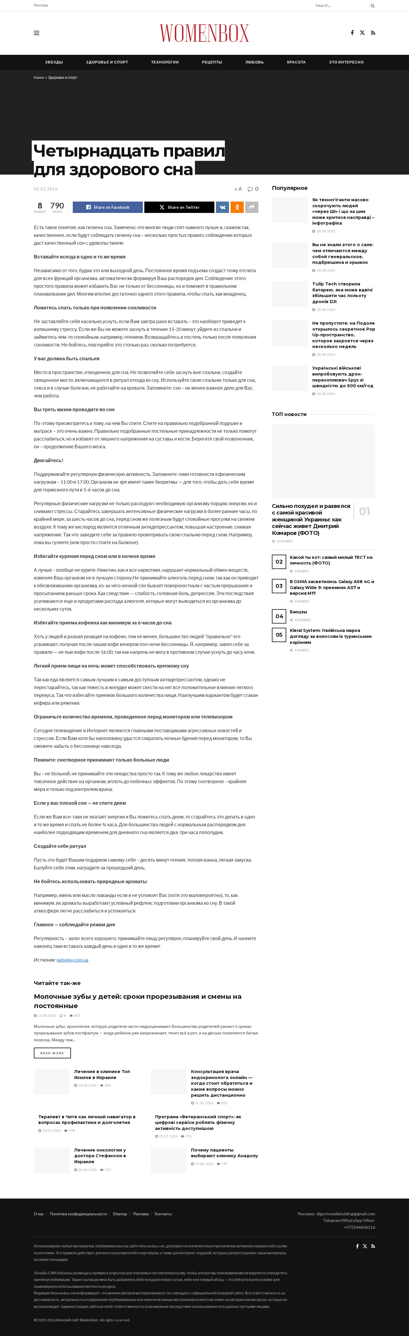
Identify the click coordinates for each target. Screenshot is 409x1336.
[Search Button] (371, 5)
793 (188, 1136)
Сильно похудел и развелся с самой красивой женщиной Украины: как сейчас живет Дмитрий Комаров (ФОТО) (311, 519)
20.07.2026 (51, 1130)
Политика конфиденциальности (78, 1213)
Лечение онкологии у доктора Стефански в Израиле (100, 1155)
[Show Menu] (36, 33)
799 (224, 1164)
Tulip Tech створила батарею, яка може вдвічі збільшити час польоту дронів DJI (342, 292)
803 (76, 1015)
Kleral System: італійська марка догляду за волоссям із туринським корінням (331, 636)
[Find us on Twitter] (362, 33)
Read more (55, 1053)
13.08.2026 (46, 1015)
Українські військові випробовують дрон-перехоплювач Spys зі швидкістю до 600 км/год (342, 376)
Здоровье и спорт (107, 62)
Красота (296, 62)
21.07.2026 (203, 1103)
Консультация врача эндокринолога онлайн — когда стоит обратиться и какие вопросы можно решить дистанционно (221, 1083)
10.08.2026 (87, 1085)
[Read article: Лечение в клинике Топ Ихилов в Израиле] (52, 1082)
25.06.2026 (203, 1164)
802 (224, 1103)
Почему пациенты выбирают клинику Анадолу (224, 1153)
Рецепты (212, 62)
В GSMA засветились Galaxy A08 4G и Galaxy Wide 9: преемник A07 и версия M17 (332, 587)
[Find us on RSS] (373, 33)
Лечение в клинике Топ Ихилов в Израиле (102, 1074)
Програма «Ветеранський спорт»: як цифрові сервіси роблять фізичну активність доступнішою (198, 1122)
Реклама (41, 5)
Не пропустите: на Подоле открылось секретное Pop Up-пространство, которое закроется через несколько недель (343, 334)
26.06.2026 (87, 1170)
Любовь (255, 62)
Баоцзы (298, 612)
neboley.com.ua (72, 960)
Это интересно (346, 62)
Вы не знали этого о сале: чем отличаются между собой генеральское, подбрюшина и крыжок (342, 253)
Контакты (163, 1213)
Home (39, 77)
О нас (39, 1213)
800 (107, 1085)
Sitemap (120, 1213)
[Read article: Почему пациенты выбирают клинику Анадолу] (169, 1160)
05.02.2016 (46, 189)
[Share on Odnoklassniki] (237, 207)
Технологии (165, 62)
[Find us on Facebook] (352, 33)
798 (71, 1130)
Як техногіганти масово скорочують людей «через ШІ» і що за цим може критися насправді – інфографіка (343, 211)
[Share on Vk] (222, 207)
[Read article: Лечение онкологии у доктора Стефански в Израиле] (52, 1160)
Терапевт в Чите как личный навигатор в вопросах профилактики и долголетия (87, 1119)
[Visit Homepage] (204, 33)
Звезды (54, 62)
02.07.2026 (168, 1136)
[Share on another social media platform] (251, 207)
